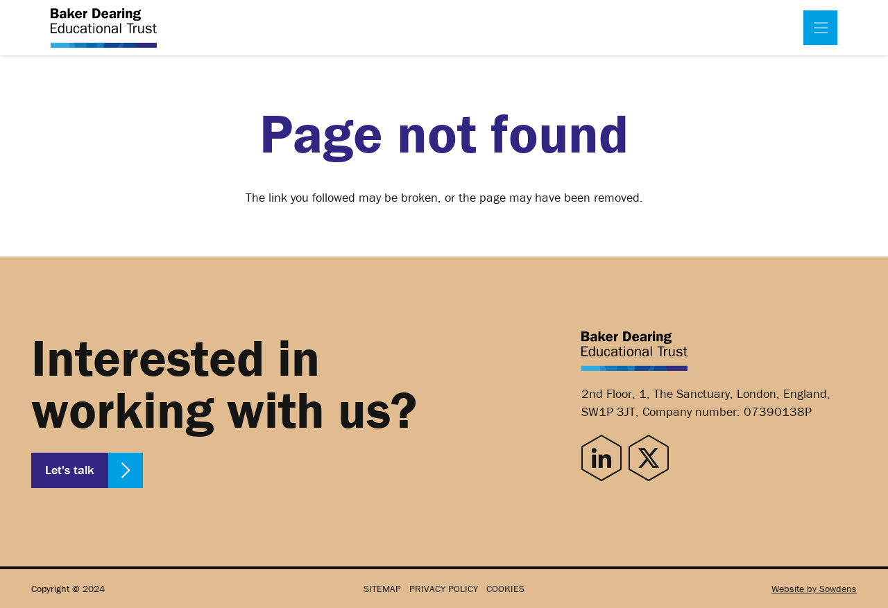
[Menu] (820, 27)
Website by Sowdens (814, 588)
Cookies (505, 588)
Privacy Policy (443, 588)
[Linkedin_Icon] (601, 458)
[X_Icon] (649, 458)
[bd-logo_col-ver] (104, 28)
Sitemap (382, 588)
